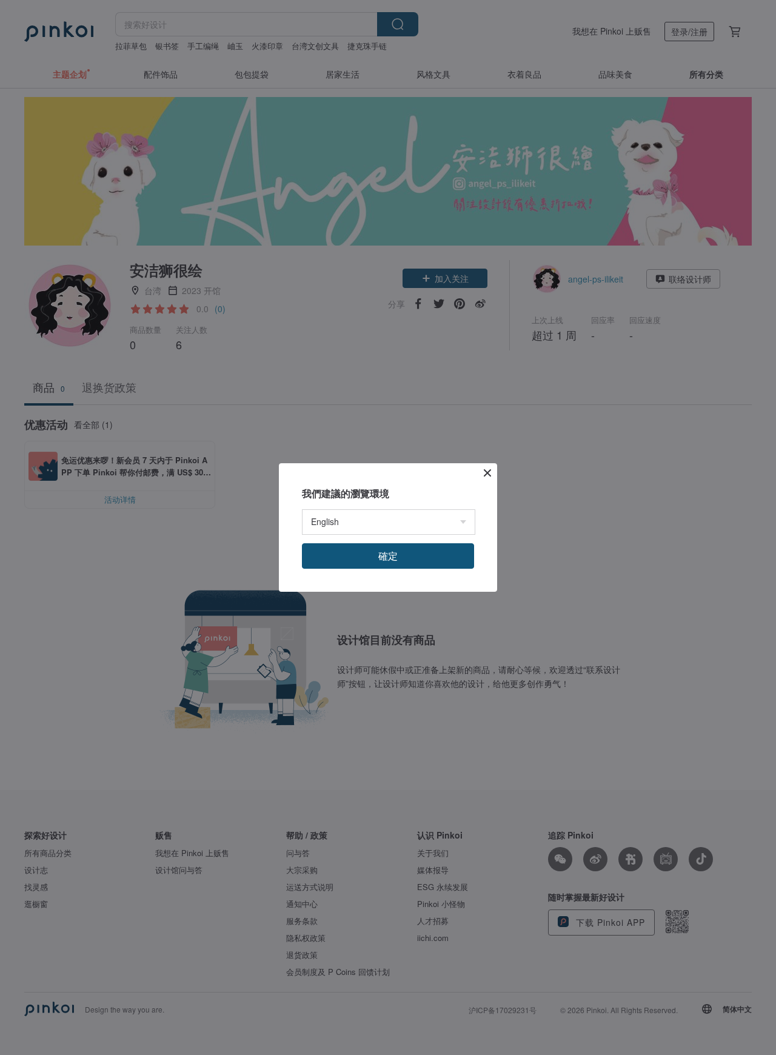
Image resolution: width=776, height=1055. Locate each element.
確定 (388, 556)
